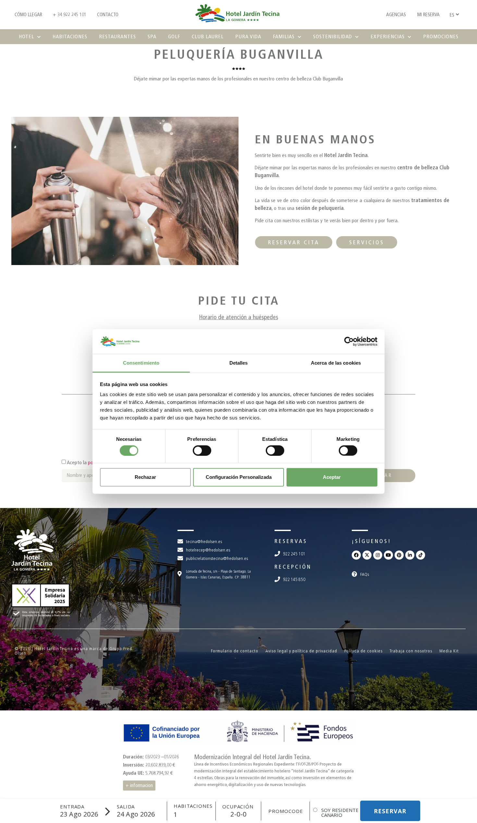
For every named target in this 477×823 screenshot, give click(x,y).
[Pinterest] (399, 555)
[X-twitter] (367, 555)
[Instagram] (377, 555)
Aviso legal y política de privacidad (301, 651)
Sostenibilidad (332, 36)
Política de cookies (363, 651)
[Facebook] (356, 555)
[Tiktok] (420, 555)
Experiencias (388, 36)
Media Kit (449, 651)
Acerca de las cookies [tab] (336, 363)
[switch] (202, 450)
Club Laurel (208, 36)
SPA (152, 36)
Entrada (72, 806)
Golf (174, 36)
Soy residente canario (340, 812)
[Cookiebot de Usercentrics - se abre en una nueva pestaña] (349, 341)
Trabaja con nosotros (411, 651)
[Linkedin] (409, 555)
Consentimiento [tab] (141, 363)
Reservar (390, 811)
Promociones (441, 36)
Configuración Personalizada (239, 477)
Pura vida (248, 36)
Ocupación (237, 806)
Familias (284, 36)
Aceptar (332, 477)
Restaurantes (117, 36)
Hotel (26, 36)
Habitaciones (70, 36)
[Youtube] (388, 555)
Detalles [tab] (238, 363)
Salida (126, 806)
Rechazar (145, 477)
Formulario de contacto (234, 651)
